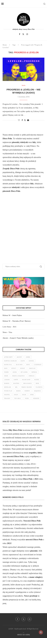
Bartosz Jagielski (10, 361)
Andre (28, 357)
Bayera (31, 361)
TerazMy (7, 398)
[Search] (44, 4)
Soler (24, 394)
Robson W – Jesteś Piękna (12, 315)
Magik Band (26, 379)
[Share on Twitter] (25, 120)
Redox (18, 391)
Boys (28, 364)
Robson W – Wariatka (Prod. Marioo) (17, 321)
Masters (16, 383)
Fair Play (32, 368)
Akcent (19, 357)
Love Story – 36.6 (9, 327)
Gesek (15, 372)
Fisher (6, 372)
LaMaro (7, 379)
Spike (32, 394)
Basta (23, 361)
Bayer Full (8, 364)
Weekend (36, 398)
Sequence (37, 391)
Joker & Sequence (18, 376)
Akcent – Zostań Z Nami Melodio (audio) (18, 338)
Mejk (37, 383)
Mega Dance (27, 383)
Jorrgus (31, 376)
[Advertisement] (23, 231)
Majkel (36, 379)
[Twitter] (23, 34)
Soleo (16, 394)
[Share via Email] (28, 120)
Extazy (22, 368)
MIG (16, 387)
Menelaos (7, 387)
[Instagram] (27, 34)
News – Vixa (7, 332)
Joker (6, 376)
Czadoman (37, 364)
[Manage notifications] (41, 632)
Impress (34, 372)
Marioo (6, 383)
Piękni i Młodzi (26, 387)
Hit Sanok (24, 372)
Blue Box (19, 364)
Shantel (7, 394)
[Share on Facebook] (22, 120)
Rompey (27, 391)
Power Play (8, 391)
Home (5, 45)
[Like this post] (19, 120)
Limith (16, 379)
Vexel (27, 398)
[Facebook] (19, 34)
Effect (13, 368)
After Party (8, 357)
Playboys (39, 387)
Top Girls (17, 398)
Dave (5, 368)
